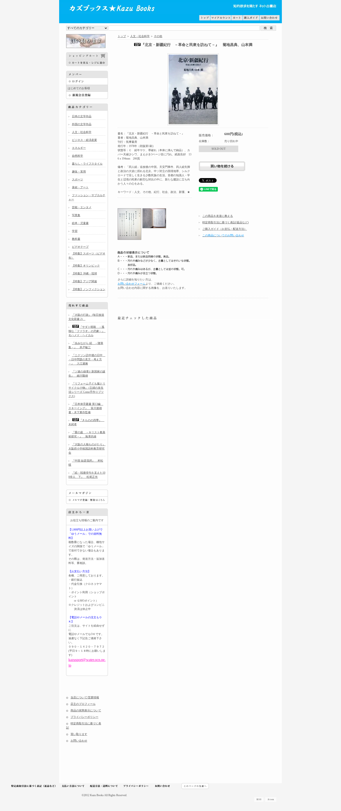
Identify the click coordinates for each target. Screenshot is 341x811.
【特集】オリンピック (86, 265)
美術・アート (80, 187)
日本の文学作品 (81, 116)
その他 (158, 36)
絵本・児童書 (80, 223)
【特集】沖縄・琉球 (84, 273)
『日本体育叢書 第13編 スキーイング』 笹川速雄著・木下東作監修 (85, 408)
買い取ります (79, 734)
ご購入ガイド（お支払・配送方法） (224, 229)
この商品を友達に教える (217, 216)
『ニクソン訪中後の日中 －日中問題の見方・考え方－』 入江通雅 (86, 359)
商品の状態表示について (86, 710)
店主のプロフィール (83, 704)
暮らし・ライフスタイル (87, 163)
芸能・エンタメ (81, 207)
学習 (74, 231)
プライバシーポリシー (84, 717)
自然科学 (77, 155)
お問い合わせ (79, 740)
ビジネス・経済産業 (84, 140)
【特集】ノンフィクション (88, 289)
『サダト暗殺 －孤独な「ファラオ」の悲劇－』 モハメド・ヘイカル (87, 331)
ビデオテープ (80, 246)
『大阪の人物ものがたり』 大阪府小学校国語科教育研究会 (88, 448)
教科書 (76, 239)
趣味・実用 (79, 171)
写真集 (76, 215)
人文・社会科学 (81, 132)
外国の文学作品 (81, 124)
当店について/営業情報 (85, 697)
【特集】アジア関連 (84, 281)
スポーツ (77, 179)
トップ (122, 36)
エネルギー (79, 148)
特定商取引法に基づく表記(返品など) (225, 222)
